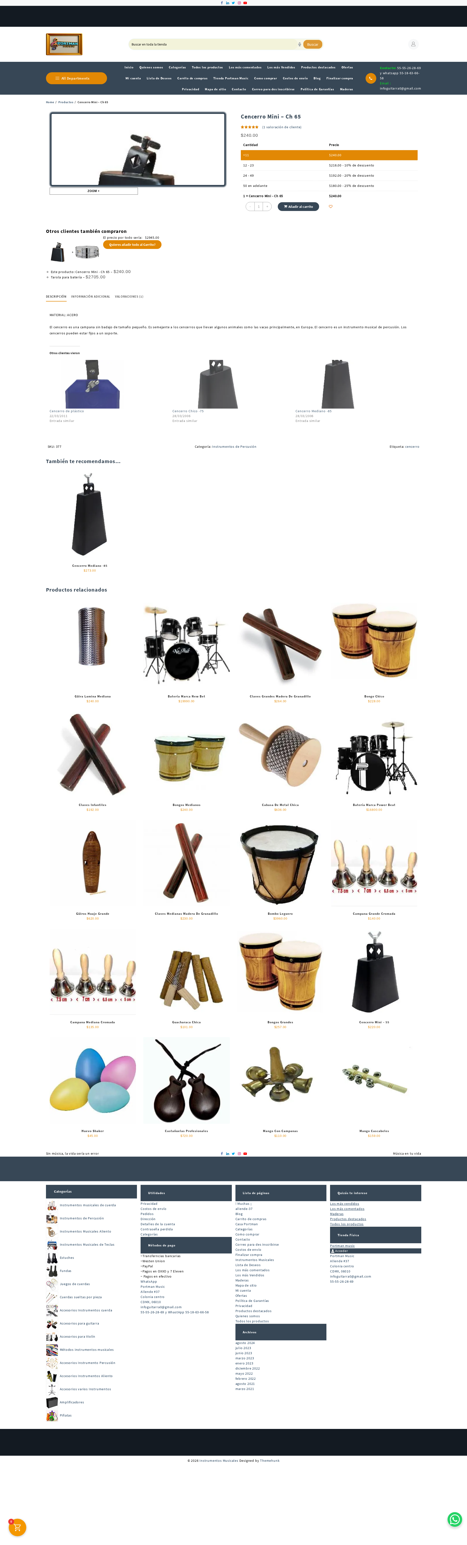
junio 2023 (243, 1353)
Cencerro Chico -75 (188, 411)
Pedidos (147, 1214)
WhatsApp (149, 1281)
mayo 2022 (244, 1373)
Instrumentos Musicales (254, 1260)
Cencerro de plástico (67, 411)
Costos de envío (154, 1209)
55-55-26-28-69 (342, 1281)
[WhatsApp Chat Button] (455, 1519)
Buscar (312, 44)
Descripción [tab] (56, 296)
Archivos (250, 1332)
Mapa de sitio (246, 1285)
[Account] (413, 44)
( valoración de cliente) (282, 127)
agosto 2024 (245, 1343)
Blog (239, 1214)
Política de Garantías (252, 1300)
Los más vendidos (344, 1203)
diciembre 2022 (247, 1368)
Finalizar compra (249, 1254)
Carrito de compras (251, 1219)
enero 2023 (244, 1363)
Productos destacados (253, 1311)
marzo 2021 (244, 1389)
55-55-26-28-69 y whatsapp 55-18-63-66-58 (400, 73)
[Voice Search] (300, 44)
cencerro (412, 446)
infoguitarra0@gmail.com (400, 88)
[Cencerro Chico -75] (231, 384)
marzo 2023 (244, 1358)
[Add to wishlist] (330, 206)
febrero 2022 (245, 1378)
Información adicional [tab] (90, 296)
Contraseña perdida (157, 1229)
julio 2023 (243, 1348)
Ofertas (241, 1295)
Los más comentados (252, 1270)
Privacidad (149, 1203)
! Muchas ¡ (243, 1203)
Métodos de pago (161, 1245)
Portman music (342, 1245)
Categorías (63, 1191)
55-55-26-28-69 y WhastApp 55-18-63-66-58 (175, 1312)
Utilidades (156, 1193)
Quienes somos (247, 1316)
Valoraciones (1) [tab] (129, 296)
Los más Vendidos (250, 1275)
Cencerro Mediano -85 (314, 411)
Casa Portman (246, 1224)
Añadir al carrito (300, 206)
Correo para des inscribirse (257, 1244)
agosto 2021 (245, 1383)
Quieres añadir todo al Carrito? (132, 244)
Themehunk (269, 1460)
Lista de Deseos (248, 1265)
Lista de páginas (256, 1193)
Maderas (242, 1280)
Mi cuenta (243, 1290)
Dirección (148, 1219)
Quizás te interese (353, 1193)
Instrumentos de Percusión (234, 446)
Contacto (242, 1239)
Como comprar (247, 1234)
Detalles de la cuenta (158, 1224)
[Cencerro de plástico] (109, 384)
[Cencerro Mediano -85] (355, 384)
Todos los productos (252, 1321)
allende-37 (244, 1209)
